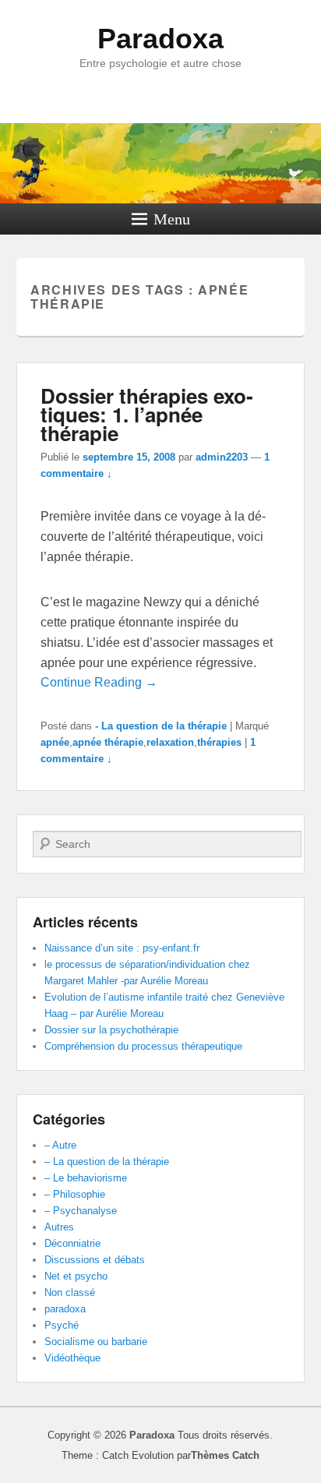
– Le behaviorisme (85, 1178)
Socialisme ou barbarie (95, 1341)
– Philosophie (74, 1194)
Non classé (69, 1292)
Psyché (61, 1325)
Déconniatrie (72, 1243)
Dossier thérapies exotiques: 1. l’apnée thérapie (147, 414)
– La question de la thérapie (106, 1161)
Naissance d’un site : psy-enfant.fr (121, 948)
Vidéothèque (72, 1358)
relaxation (170, 742)
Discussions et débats (94, 1260)
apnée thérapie (107, 742)
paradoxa (65, 1309)
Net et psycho (76, 1276)
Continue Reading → (99, 682)
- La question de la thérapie (161, 726)
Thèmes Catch (225, 1455)
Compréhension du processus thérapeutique (143, 1046)
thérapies (219, 742)
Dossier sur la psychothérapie (111, 1030)
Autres (59, 1227)
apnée (55, 742)
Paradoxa (160, 39)
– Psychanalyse (80, 1210)
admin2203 (222, 457)
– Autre (60, 1145)
